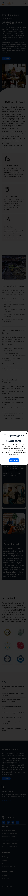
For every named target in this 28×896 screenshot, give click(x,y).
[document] (14, 448)
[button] (25, 433)
